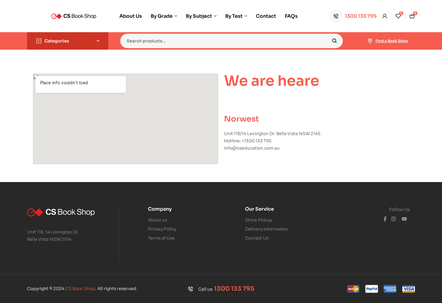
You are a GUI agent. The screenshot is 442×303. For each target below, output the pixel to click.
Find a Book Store (392, 41)
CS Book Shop (80, 288)
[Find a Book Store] (370, 41)
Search (334, 41)
